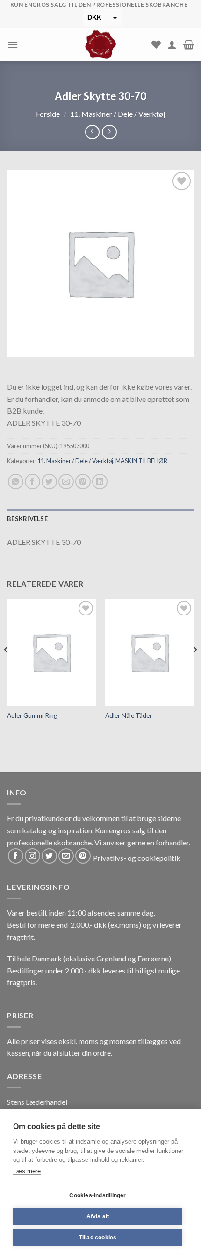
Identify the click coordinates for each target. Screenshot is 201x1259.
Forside (48, 113)
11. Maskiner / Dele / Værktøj (117, 113)
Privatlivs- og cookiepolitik (136, 857)
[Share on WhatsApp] (15, 481)
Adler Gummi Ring (32, 715)
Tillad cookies (98, 1237)
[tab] (100, 518)
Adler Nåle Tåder (128, 715)
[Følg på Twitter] (49, 856)
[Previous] (6, 668)
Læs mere (27, 1170)
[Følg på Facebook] (15, 856)
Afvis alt (97, 1216)
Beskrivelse (27, 518)
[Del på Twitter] (49, 481)
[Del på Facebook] (32, 481)
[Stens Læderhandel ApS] (101, 44)
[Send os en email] (66, 856)
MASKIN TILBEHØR (141, 461)
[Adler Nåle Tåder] (149, 652)
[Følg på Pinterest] (83, 856)
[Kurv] (188, 44)
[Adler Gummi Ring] (51, 652)
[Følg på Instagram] (32, 856)
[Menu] (12, 44)
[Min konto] (172, 44)
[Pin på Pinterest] (83, 481)
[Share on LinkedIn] (100, 481)
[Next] (194, 668)
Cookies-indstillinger (97, 1195)
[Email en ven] (66, 481)
